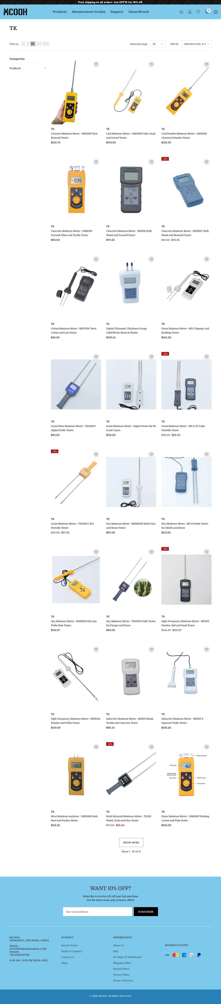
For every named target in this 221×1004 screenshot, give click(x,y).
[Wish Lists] (96, 64)
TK (52, 129)
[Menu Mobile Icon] (216, 12)
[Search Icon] (181, 12)
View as (13, 44)
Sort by (175, 44)
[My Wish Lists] (198, 12)
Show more (131, 842)
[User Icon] (190, 11)
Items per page (138, 44)
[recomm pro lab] (76, 91)
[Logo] (15, 12)
